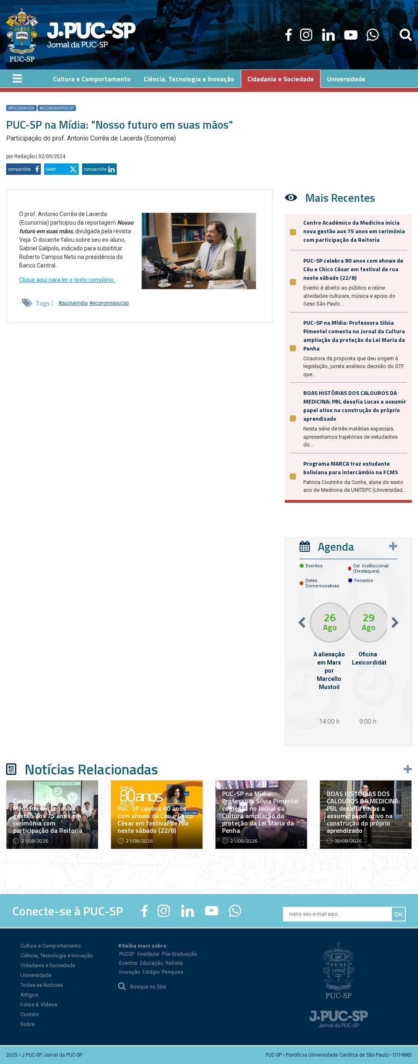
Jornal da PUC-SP (91, 35)
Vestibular (148, 954)
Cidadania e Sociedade (47, 965)
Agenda (336, 546)
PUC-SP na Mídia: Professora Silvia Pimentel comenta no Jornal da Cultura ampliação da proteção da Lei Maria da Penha (354, 335)
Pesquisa (172, 972)
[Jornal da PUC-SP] (71, 34)
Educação (151, 963)
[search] (406, 35)
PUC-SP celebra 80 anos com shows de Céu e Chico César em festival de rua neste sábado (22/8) (353, 269)
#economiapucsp (56, 108)
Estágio (151, 972)
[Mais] (393, 546)
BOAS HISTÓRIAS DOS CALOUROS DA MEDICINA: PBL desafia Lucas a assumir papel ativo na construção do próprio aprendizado (354, 405)
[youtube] (351, 35)
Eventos (128, 963)
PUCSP (126, 954)
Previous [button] (301, 622)
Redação (25, 156)
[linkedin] (328, 35)
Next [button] (395, 622)
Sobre (27, 1024)
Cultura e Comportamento (50, 946)
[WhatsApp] (372, 35)
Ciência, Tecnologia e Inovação (56, 955)
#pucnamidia (21, 108)
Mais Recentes (340, 197)
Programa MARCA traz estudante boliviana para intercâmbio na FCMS (350, 467)
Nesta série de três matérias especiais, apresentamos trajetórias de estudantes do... (350, 437)
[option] (329, 665)
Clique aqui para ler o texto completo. (67, 280)
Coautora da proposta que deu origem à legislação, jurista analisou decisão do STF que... (353, 366)
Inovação (129, 972)
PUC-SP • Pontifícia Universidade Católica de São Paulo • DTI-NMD (338, 1055)
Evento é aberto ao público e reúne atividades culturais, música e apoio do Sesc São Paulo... (349, 296)
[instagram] (306, 35)
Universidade (35, 975)
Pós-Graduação (179, 954)
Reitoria (174, 963)
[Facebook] (288, 35)
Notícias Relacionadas (91, 769)
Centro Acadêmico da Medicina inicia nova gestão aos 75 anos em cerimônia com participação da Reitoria (354, 231)
